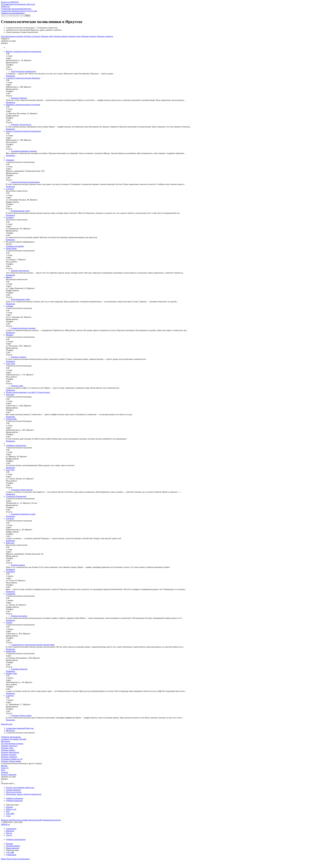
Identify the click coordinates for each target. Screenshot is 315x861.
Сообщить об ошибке (10, 739)
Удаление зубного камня (21, 715)
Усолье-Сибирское (8, 774)
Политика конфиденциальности (26, 820)
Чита (3, 770)
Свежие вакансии (13, 790)
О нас (8, 816)
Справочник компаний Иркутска (20, 728)
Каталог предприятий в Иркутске (20, 787)
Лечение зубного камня (11, 761)
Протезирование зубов (20, 299)
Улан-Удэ (5, 768)
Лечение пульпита (88, 36)
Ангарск (4, 772)
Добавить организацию (11, 13)
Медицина (10, 730)
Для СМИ (10, 814)
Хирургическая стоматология (23, 71)
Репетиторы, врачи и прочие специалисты (23, 794)
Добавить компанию (14, 798)
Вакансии (16, 11)
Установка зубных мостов (21, 490)
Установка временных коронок (24, 151)
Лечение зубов (47, 36)
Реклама (22, 739)
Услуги (30, 11)
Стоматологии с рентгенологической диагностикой (32, 645)
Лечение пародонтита (20, 271)
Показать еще (6, 724)
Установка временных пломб (23, 514)
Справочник (6, 11)
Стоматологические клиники (23, 328)
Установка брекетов (19, 669)
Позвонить (10, 76)
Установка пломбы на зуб (11, 759)
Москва (4, 766)
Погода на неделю (13, 792)
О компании (11, 855)
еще (35, 11)
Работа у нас (11, 809)
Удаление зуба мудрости (21, 124)
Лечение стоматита (105, 36)
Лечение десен (74, 36)
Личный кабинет (13, 846)
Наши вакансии (12, 848)
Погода (24, 11)
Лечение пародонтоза (10, 752)
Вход (23, 13)
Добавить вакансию (14, 801)
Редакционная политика (50, 820)
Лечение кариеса (61, 36)
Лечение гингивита (32, 36)
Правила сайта (7, 820)
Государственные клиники (12, 36)
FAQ (8, 811)
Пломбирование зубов (20, 211)
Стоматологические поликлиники (25, 182)
